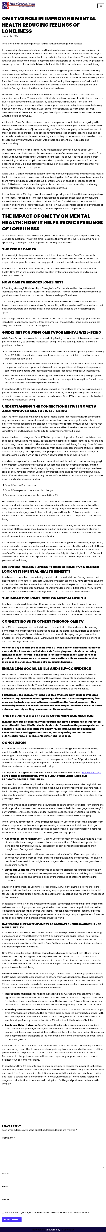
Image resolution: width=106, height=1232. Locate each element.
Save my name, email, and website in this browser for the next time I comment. (48, 1212)
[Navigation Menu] (100, 5)
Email (6, 1186)
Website (6, 1199)
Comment (8, 1137)
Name (6, 1173)
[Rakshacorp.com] (19, 5)
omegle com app (91, 772)
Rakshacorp (38, 1229)
